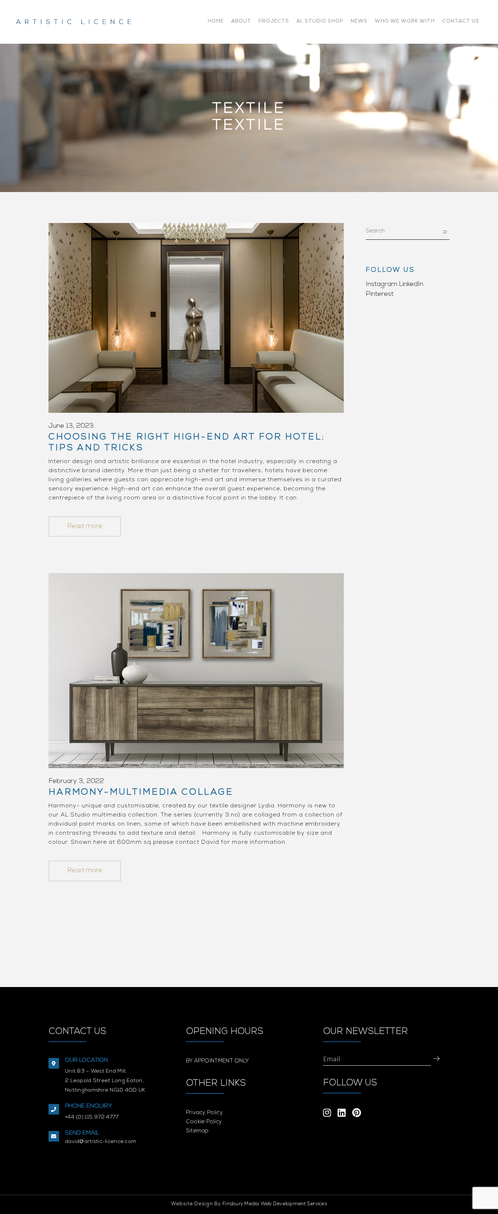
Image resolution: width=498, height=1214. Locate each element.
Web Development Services (294, 1204)
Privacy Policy (204, 1113)
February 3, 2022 (76, 781)
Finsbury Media (240, 1204)
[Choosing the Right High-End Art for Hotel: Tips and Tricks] (196, 318)
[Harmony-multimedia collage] (196, 670)
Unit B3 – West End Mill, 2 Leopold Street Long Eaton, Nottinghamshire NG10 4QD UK (105, 1081)
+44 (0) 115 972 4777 (92, 1117)
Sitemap (197, 1131)
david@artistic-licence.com (100, 1141)
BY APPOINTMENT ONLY (217, 1061)
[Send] (436, 1058)
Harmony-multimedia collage (140, 792)
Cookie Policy (204, 1122)
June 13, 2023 (71, 426)
